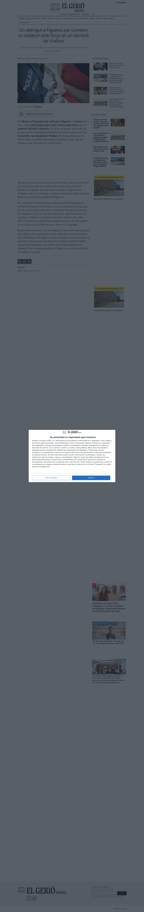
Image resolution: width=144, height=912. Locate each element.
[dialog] (72, 456)
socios (53, 440)
